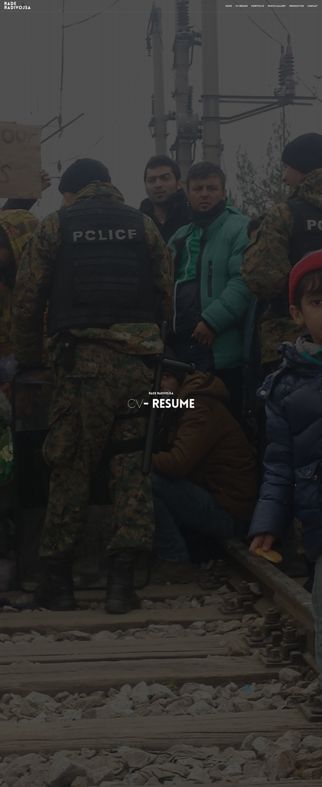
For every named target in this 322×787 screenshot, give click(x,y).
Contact (313, 6)
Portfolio (257, 6)
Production (296, 6)
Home (229, 6)
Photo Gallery (277, 6)
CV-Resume (242, 6)
